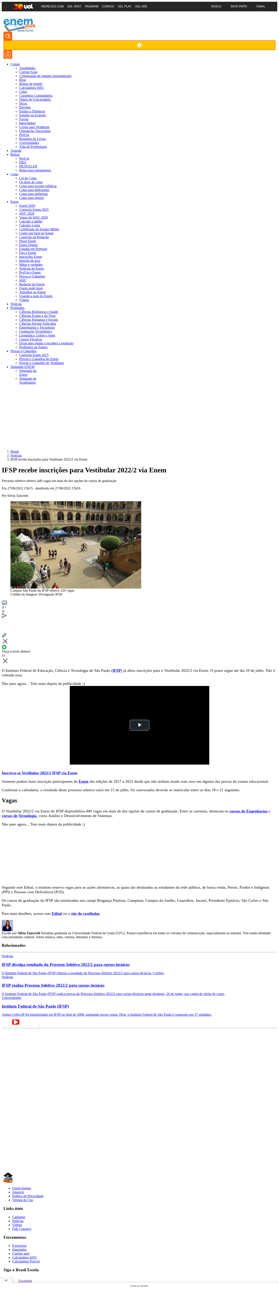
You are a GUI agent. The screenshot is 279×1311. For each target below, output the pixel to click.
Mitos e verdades (31, 264)
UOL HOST (74, 6)
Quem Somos (21, 1188)
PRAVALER (28, 166)
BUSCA (216, 6)
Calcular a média (30, 221)
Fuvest (23, 119)
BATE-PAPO (239, 6)
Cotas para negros (31, 198)
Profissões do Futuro (33, 347)
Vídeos (24, 300)
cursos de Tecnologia (19, 816)
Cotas (23, 91)
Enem (83, 781)
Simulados (19, 1249)
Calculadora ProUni (26, 1261)
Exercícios (19, 1245)
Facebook (25, 1281)
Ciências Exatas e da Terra (37, 316)
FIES (22, 162)
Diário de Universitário (35, 99)
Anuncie (18, 1192)
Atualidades (27, 68)
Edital (57, 913)
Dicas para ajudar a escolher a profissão (46, 343)
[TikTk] (44, 1024)
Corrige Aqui (28, 72)
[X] (21, 17)
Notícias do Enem (31, 268)
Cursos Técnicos (30, 339)
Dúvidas (25, 107)
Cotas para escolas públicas (38, 186)
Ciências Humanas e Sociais (38, 319)
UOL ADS (141, 6)
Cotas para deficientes (34, 190)
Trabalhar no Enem (32, 292)
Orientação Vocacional (34, 131)
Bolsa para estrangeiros (35, 170)
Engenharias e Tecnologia (37, 327)
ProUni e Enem (30, 272)
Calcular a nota (29, 225)
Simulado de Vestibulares (27, 380)
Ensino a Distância (32, 111)
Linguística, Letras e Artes (37, 335)
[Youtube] (7, 17)
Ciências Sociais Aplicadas (37, 323)
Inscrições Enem (30, 257)
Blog (22, 80)
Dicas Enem (27, 241)
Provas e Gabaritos (32, 276)
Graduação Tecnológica (35, 331)
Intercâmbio (27, 123)
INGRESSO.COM (52, 6)
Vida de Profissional (33, 147)
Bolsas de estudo (30, 84)
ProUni (24, 135)
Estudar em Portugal (33, 249)
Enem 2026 (27, 205)
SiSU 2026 (26, 213)
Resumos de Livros (32, 139)
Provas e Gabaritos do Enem (38, 359)
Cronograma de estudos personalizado (45, 76)
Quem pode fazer (31, 288)
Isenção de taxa (29, 261)
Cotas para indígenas (33, 194)
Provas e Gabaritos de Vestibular (41, 363)
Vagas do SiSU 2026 (33, 217)
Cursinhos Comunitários (36, 95)
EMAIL (261, 6)
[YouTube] (16, 1024)
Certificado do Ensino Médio (39, 229)
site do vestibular (85, 913)
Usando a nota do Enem (35, 296)
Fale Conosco (21, 1229)
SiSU (23, 280)
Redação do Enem (31, 284)
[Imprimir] (4, 604)
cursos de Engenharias (248, 811)
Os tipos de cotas (31, 182)
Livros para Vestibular (34, 127)
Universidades (29, 143)
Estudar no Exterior (32, 115)
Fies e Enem (27, 253)
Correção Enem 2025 (34, 209)
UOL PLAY (124, 6)
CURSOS (108, 6)
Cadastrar (18, 1217)
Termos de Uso (22, 1200)
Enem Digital (28, 245)
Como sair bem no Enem (36, 233)
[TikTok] (14, 17)
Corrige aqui (20, 1253)
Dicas (23, 103)
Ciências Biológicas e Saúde (38, 312)
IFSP (116, 670)
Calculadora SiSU (31, 88)
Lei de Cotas (28, 178)
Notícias (18, 1221)
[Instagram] (28, 17)
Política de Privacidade (28, 1196)
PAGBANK (92, 6)
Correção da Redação (34, 237)
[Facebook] (35, 1024)
